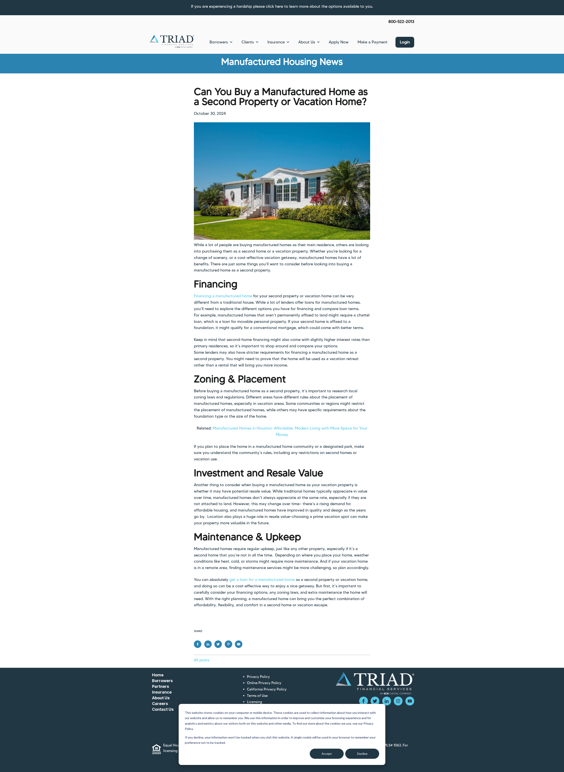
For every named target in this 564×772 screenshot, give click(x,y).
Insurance (276, 42)
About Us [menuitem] (161, 698)
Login (405, 42)
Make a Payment (373, 42)
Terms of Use (257, 696)
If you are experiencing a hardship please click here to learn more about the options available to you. (282, 6)
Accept (327, 753)
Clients (247, 42)
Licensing (254, 702)
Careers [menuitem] (160, 703)
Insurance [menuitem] (162, 692)
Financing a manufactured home (223, 296)
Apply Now (339, 42)
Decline (362, 753)
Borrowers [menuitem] (162, 680)
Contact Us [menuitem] (163, 709)
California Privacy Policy (267, 689)
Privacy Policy (258, 677)
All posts (201, 660)
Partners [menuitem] (160, 686)
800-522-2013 (401, 21)
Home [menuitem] (157, 675)
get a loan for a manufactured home (262, 579)
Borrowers (219, 42)
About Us (306, 42)
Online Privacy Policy (264, 683)
